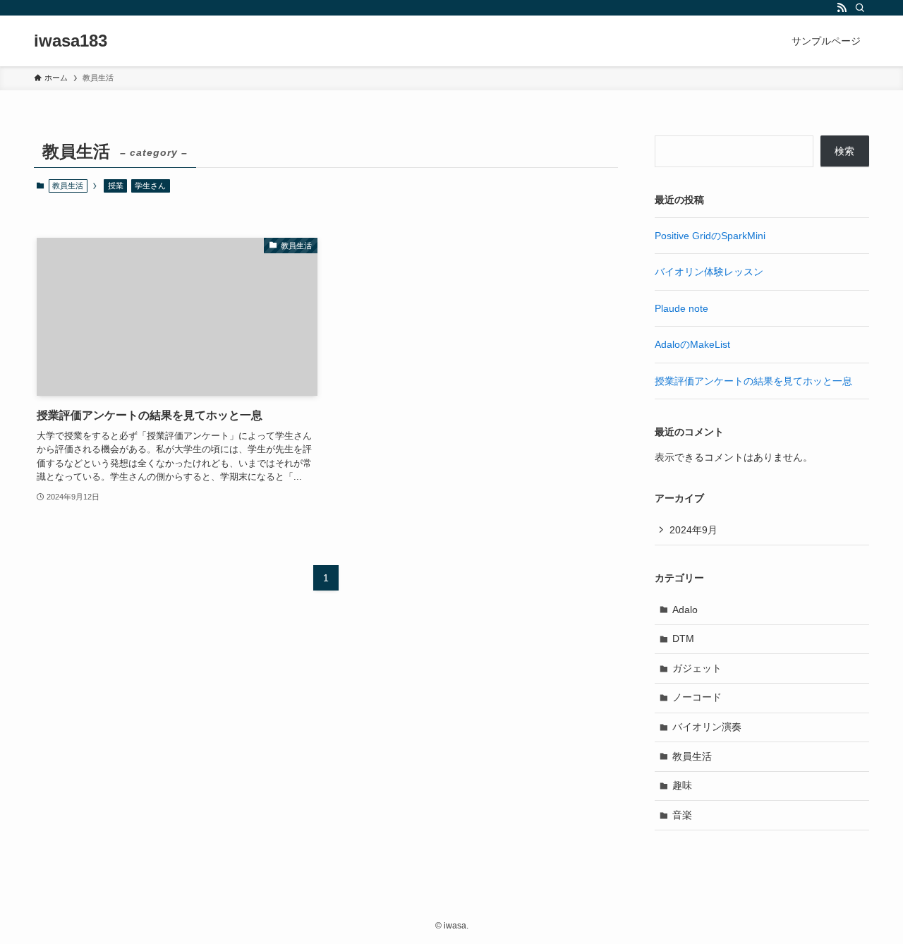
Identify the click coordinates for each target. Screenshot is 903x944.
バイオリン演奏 (706, 726)
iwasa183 (70, 40)
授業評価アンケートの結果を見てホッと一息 (753, 381)
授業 (115, 185)
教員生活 (692, 756)
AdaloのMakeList (692, 344)
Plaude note (681, 308)
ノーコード (697, 697)
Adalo (685, 609)
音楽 (682, 815)
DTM (683, 638)
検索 (844, 151)
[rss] (841, 8)
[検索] (860, 8)
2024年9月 (693, 529)
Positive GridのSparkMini (710, 235)
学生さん (150, 185)
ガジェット (697, 668)
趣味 (682, 785)
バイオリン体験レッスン (709, 271)
